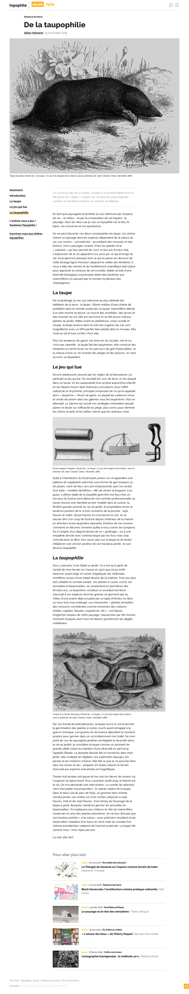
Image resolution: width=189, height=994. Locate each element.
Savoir (36, 980)
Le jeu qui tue (18, 206)
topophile (18, 5)
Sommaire (16, 190)
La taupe (15, 201)
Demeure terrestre (50, 980)
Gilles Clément (33, 32)
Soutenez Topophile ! (23, 225)
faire (50, 4)
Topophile (26, 980)
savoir (37, 4)
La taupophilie (19, 212)
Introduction (18, 195)
